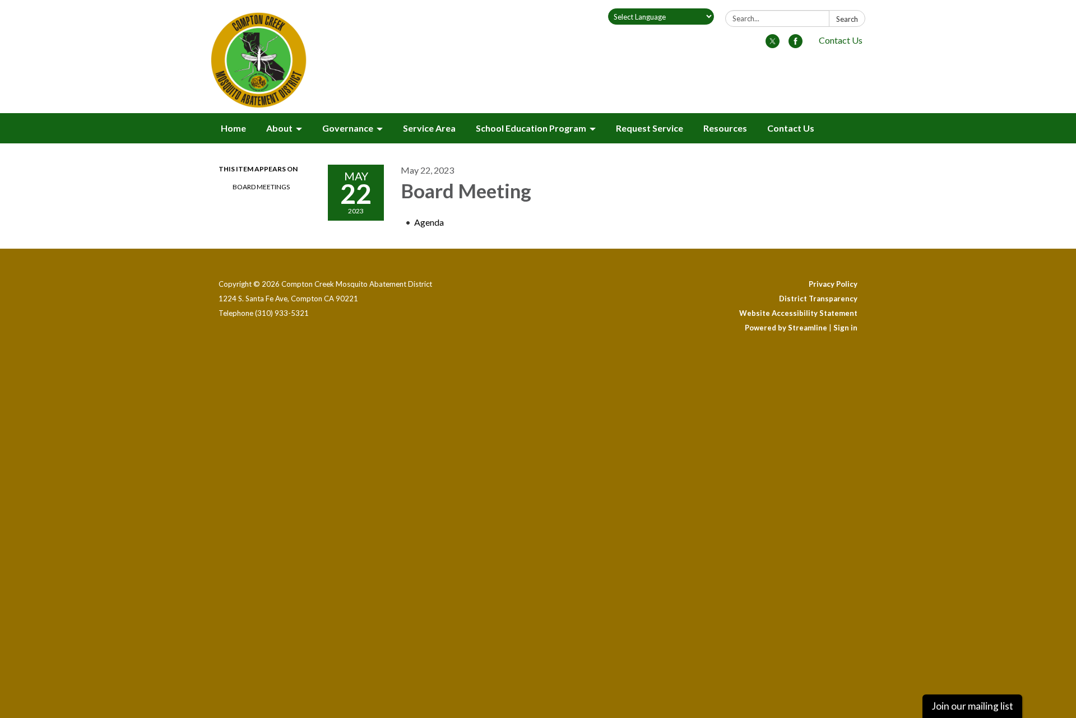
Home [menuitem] (233, 128)
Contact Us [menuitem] (790, 128)
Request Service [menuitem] (649, 128)
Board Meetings (261, 187)
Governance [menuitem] (347, 128)
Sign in (845, 327)
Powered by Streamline (786, 327)
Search (847, 19)
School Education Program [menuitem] (531, 128)
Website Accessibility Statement (798, 313)
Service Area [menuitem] (429, 128)
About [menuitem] (279, 128)
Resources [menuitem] (725, 128)
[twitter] (773, 44)
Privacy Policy (833, 283)
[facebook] (796, 44)
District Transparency (818, 298)
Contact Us (840, 40)
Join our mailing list (972, 706)
